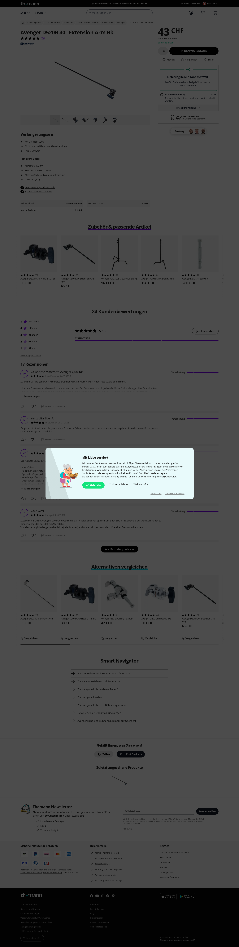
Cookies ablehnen (119, 484)
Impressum (155, 493)
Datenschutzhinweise (174, 493)
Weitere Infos (140, 484)
